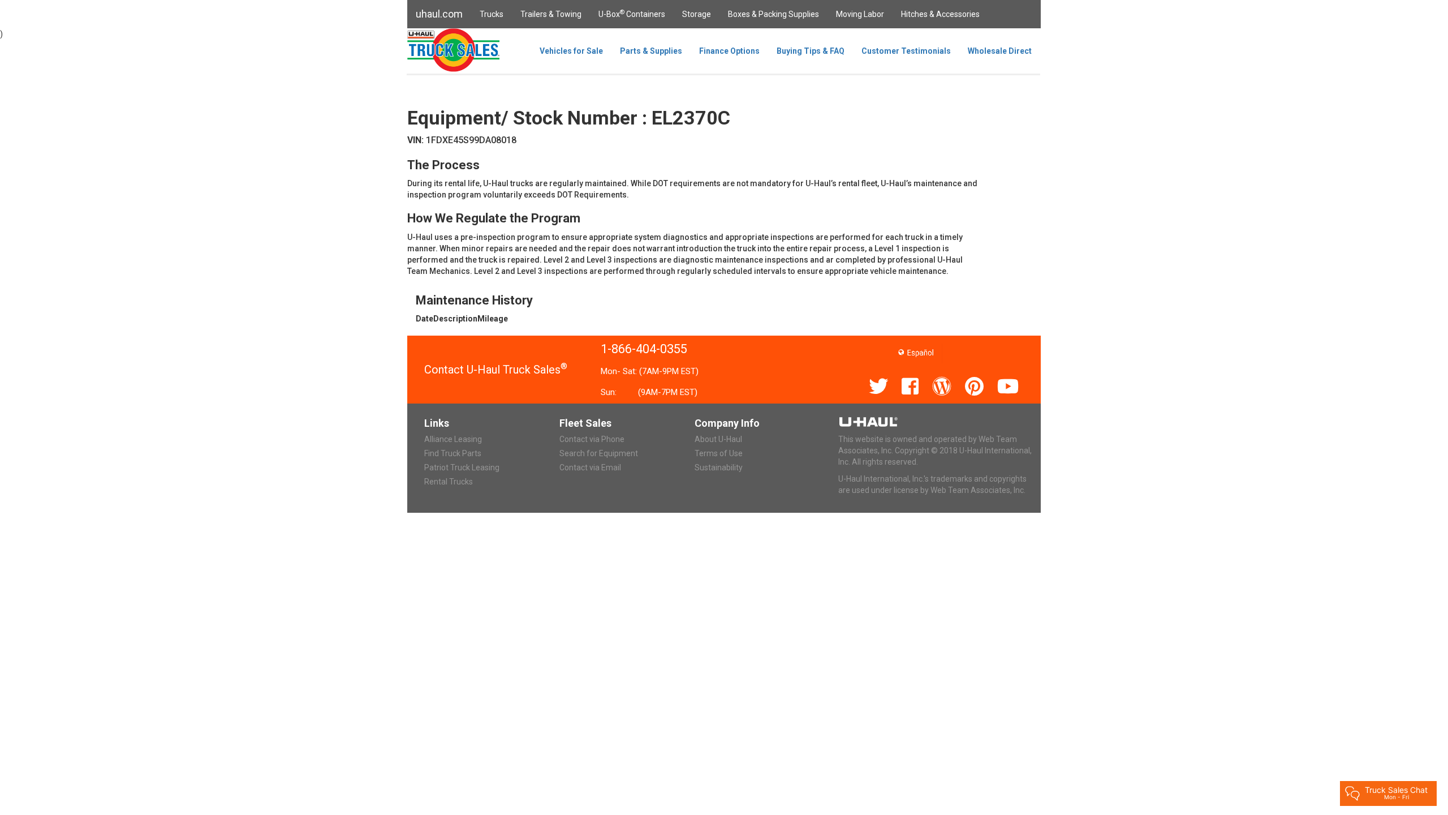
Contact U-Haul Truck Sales (495, 369)
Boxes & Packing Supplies (773, 14)
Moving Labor (860, 14)
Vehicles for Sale (571, 50)
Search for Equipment (598, 453)
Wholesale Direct (1000, 50)
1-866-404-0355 (644, 349)
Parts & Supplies (651, 50)
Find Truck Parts (452, 453)
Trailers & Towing (550, 14)
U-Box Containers (631, 13)
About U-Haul (718, 439)
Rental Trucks (448, 481)
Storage (696, 14)
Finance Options (729, 50)
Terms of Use (719, 453)
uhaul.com (439, 14)
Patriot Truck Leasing (461, 467)
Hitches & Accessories (940, 14)
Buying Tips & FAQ (810, 50)
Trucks (491, 14)
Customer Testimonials (906, 50)
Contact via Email (590, 467)
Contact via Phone (591, 439)
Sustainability (719, 467)
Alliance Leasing (453, 439)
